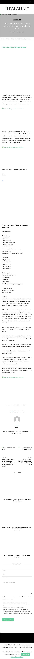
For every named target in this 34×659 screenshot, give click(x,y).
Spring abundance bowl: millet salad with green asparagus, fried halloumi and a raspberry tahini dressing (8, 463)
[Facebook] (15, 411)
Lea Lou (13, 32)
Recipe (25, 405)
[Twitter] (18, 411)
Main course (16, 405)
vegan (17, 407)
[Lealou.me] (17, 9)
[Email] (23, 411)
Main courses (17, 19)
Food (8, 405)
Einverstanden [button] (25, 654)
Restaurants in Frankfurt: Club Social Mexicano (17, 555)
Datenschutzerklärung (14, 603)
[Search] (25, 1)
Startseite (2, 38)
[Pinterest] (20, 411)
